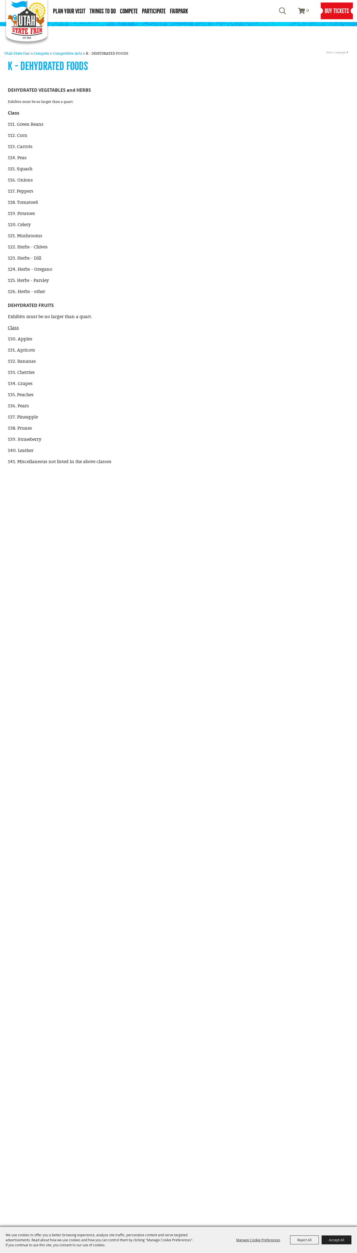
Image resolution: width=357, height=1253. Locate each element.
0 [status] (307, 10)
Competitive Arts (67, 53)
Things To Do (103, 11)
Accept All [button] (336, 1240)
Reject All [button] (304, 1240)
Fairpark (179, 11)
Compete (129, 11)
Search (282, 10)
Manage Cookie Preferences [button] (258, 1240)
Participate (154, 11)
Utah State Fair (17, 53)
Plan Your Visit (69, 11)
